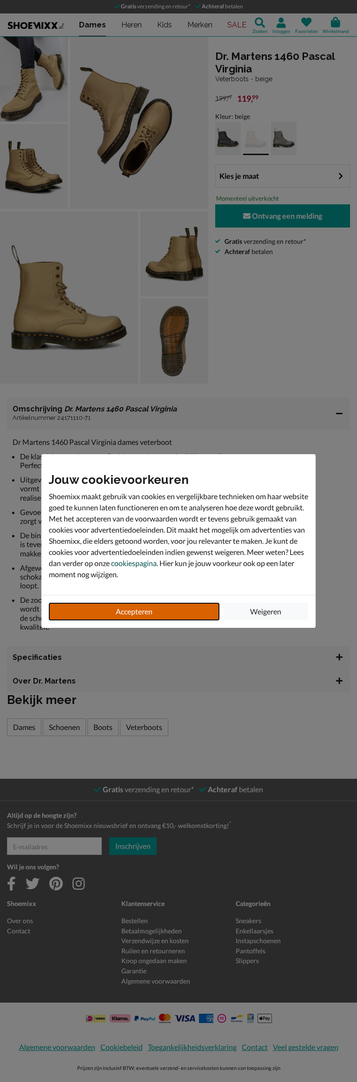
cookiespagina (134, 563)
